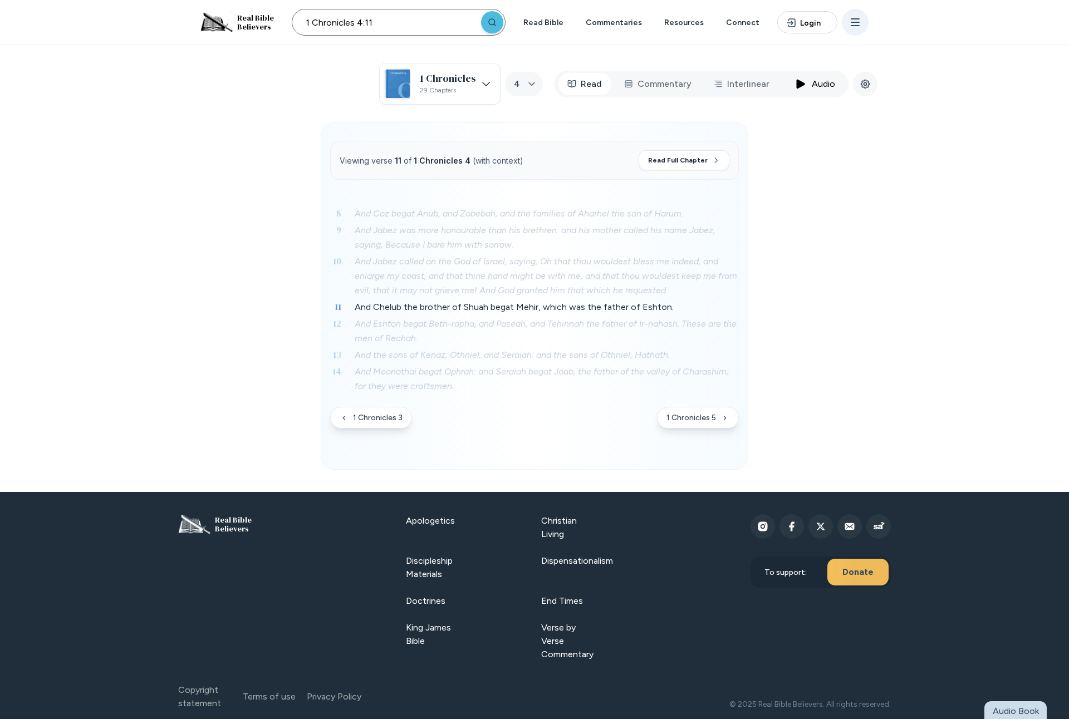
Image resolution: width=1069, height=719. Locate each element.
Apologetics (430, 520)
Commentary (665, 83)
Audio (823, 83)
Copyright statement (199, 696)
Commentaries (614, 22)
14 (336, 371)
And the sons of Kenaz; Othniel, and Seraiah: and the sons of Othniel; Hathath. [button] (512, 354)
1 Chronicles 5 (691, 417)
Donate (858, 572)
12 (337, 323)
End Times (562, 600)
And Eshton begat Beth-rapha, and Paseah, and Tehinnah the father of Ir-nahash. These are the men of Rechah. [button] (546, 330)
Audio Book (1016, 711)
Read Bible (543, 22)
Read (591, 83)
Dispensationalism (577, 560)
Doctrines (425, 600)
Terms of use (269, 696)
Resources (684, 22)
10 (337, 261)
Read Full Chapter (678, 160)
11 (338, 307)
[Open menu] (855, 22)
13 (337, 354)
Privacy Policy (334, 696)
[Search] (492, 22)
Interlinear (748, 83)
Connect (742, 22)
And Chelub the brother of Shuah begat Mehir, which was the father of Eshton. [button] (514, 307)
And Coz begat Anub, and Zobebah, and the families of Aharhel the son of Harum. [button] (519, 213)
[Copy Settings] (865, 84)
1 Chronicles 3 (378, 417)
